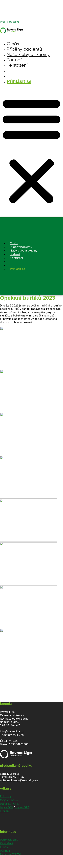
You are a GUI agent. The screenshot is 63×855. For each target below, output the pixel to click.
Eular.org (5, 796)
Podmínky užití (9, 840)
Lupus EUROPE (9, 804)
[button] (31, 150)
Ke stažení (17, 65)
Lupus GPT (22, 807)
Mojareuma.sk (9, 800)
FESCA (4, 811)
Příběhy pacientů (24, 49)
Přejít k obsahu (9, 21)
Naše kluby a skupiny (28, 54)
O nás (13, 44)
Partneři (15, 60)
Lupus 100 (6, 807)
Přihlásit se (19, 81)
